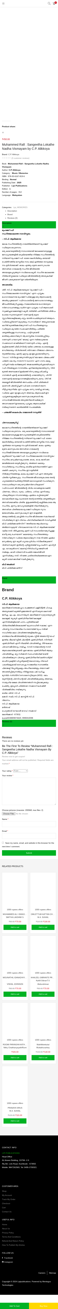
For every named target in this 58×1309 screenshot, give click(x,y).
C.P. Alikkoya (13, 154)
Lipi (14, 207)
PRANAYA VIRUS (15, 1108)
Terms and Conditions (11, 1237)
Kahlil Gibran (41, 980)
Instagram (8, 1262)
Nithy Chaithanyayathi (13, 1047)
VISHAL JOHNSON (15, 984)
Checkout (6, 1203)
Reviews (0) (12, 218)
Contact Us (6, 1212)
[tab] (31, 211)
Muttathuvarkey (43, 1047)
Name (5, 819)
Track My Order (8, 1199)
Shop (4, 1191)
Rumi (24, 1047)
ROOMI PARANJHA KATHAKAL (15, 1044)
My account (7, 1195)
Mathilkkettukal (43, 1044)
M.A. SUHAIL (43, 917)
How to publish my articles (13, 1245)
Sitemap (52, 1273)
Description (12, 211)
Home (4, 1224)
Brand (10, 214)
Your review (7, 775)
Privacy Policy (8, 1233)
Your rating (7, 771)
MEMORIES (22, 207)
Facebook (8, 1258)
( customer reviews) (20, 158)
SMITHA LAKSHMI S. (15, 917)
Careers (41, 1273)
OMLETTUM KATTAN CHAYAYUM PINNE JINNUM (43, 914)
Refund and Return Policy (13, 1241)
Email (5, 831)
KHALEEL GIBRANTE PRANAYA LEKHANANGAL (43, 977)
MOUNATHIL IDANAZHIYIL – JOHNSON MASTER (15, 977)
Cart (4, 1207)
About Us (6, 1228)
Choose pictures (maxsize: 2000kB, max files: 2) (22, 810)
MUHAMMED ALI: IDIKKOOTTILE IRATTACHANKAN (15, 914)
